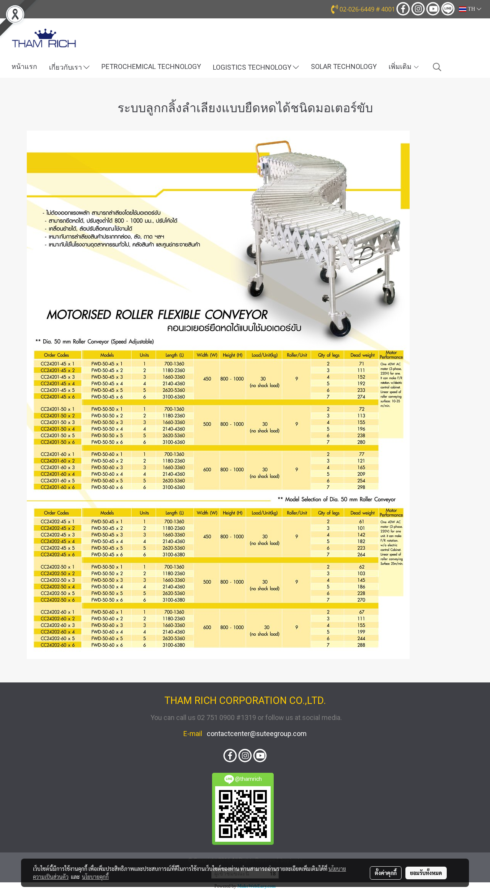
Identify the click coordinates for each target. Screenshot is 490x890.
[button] (437, 67)
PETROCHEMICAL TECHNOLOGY (151, 66)
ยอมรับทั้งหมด (426, 872)
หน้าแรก (24, 66)
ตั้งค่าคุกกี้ (386, 872)
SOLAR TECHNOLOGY (344, 66)
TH (471, 9)
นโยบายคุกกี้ (95, 876)
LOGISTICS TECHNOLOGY (253, 67)
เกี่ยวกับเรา (66, 67)
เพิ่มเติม (401, 66)
